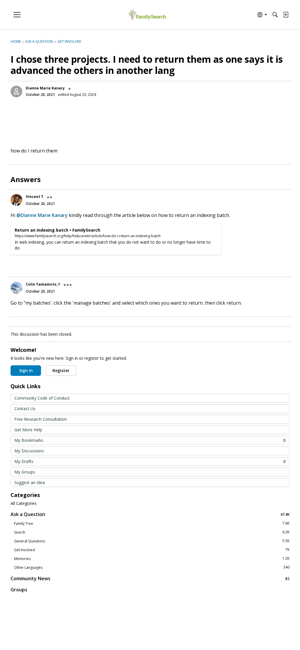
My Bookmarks (150, 440)
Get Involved (151, 549)
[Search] (275, 14)
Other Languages (151, 567)
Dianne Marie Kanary (45, 88)
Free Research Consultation (40, 419)
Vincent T (34, 196)
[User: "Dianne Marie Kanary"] (16, 91)
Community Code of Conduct (42, 398)
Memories (151, 558)
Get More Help (28, 429)
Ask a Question (150, 514)
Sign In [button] (26, 370)
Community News (150, 578)
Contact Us (24, 408)
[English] (147, 15)
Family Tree (151, 523)
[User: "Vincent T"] (16, 200)
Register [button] (60, 370)
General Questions (151, 541)
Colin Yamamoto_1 (43, 284)
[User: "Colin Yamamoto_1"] (16, 287)
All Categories (24, 503)
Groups (19, 590)
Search (151, 532)
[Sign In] (285, 14)
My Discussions (29, 451)
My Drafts (150, 461)
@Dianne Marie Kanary (42, 215)
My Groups (24, 472)
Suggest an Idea (29, 482)
